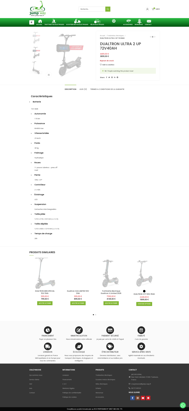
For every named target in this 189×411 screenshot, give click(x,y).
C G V (64, 384)
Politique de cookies (69, 397)
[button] (31, 22)
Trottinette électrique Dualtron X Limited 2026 (111, 292)
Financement (67, 379)
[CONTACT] (148, 21)
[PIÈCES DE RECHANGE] (113, 21)
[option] (36, 37)
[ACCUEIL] (39, 21)
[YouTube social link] (143, 398)
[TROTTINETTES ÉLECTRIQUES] (54, 21)
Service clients (34, 379)
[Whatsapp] (183, 405)
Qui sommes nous (35, 375)
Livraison (65, 375)
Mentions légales (68, 388)
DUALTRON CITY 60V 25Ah (144, 294)
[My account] (147, 9)
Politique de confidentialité (71, 393)
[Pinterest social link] (112, 77)
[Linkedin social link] (114, 77)
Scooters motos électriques (105, 379)
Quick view (58, 261)
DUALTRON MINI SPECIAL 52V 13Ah (45, 292)
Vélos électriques (102, 384)
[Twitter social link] (109, 77)
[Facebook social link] (106, 77)
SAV (30, 384)
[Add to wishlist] (58, 266)
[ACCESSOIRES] (128, 21)
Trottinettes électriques (115, 36)
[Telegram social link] (117, 77)
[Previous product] (150, 37)
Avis (30, 388)
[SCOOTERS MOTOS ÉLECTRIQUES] (77, 21)
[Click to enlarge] (49, 75)
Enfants (98, 388)
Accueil (102, 36)
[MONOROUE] (139, 21)
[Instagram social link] (138, 398)
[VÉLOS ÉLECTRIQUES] (97, 21)
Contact (32, 393)
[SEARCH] (107, 9)
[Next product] (155, 37)
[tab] (70, 88)
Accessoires (100, 397)
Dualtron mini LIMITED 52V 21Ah (78, 292)
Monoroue (99, 393)
